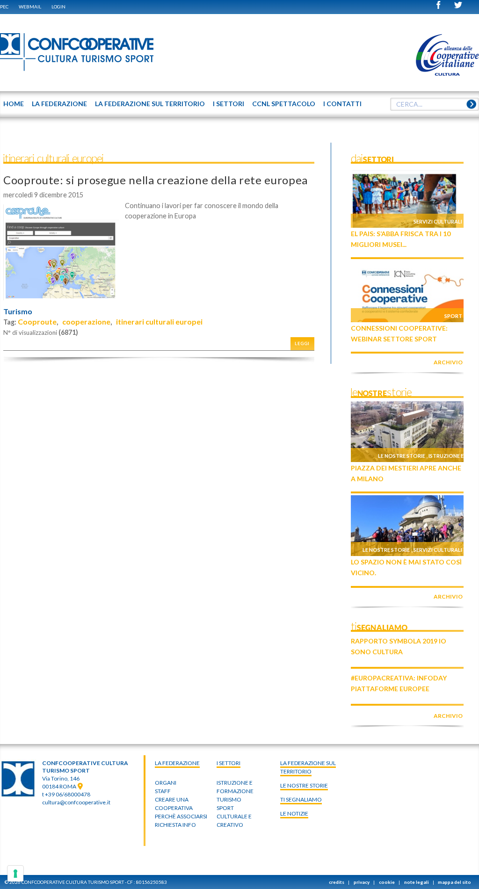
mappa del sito (454, 882)
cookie (387, 882)
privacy (362, 882)
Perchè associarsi (181, 816)
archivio (448, 362)
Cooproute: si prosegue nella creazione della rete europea (155, 180)
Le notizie (294, 813)
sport (225, 807)
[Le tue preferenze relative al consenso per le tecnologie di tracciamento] (15, 874)
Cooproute (37, 321)
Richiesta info (175, 824)
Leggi (302, 343)
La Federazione (177, 762)
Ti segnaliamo (301, 799)
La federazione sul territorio (308, 767)
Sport (453, 316)
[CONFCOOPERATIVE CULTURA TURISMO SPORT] (77, 52)
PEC (4, 6)
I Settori (228, 762)
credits (336, 882)
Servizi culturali (438, 221)
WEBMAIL (30, 6)
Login (58, 6)
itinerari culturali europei (159, 321)
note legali (416, 882)
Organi (165, 782)
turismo (229, 799)
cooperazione (86, 321)
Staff (163, 791)
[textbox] (434, 104)
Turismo (17, 311)
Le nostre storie (401, 456)
